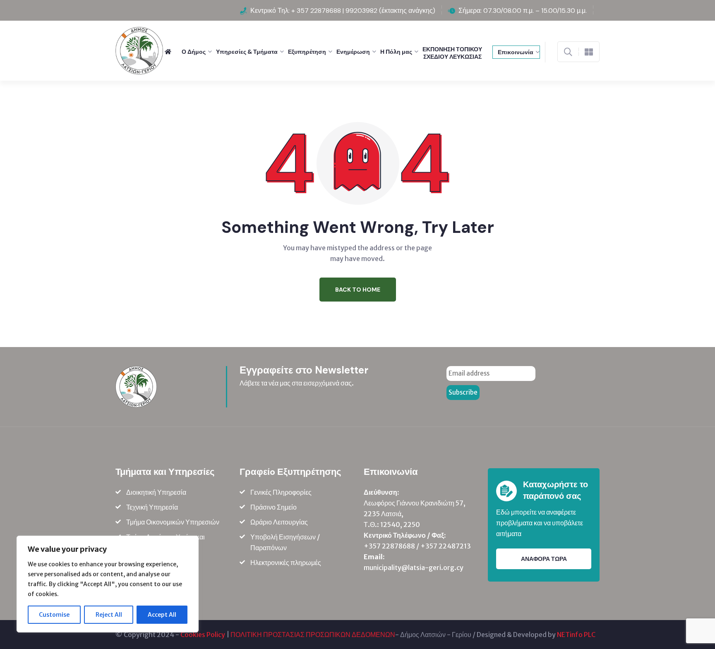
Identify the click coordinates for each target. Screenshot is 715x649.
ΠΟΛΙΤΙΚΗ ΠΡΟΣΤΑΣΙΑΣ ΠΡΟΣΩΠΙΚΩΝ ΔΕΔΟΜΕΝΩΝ (312, 634)
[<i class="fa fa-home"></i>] (171, 52)
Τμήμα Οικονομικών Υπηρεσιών (172, 522)
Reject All (109, 614)
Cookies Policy (202, 634)
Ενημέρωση (353, 51)
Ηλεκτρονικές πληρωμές (285, 562)
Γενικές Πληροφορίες (281, 492)
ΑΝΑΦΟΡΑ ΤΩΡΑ (544, 559)
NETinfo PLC (576, 634)
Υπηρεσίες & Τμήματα (247, 51)
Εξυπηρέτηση (307, 51)
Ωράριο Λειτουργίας (279, 522)
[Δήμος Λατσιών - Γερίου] (139, 50)
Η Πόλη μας (396, 51)
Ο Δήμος (194, 51)
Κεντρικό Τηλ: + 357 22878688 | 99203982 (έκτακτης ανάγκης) (342, 10)
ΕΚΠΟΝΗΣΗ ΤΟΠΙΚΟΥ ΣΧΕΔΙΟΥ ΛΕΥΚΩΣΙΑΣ (452, 53)
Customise (54, 614)
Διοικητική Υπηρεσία (156, 492)
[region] (108, 584)
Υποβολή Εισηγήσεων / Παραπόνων (285, 542)
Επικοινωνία (515, 52)
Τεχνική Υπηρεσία (152, 507)
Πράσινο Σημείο (273, 507)
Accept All (162, 614)
